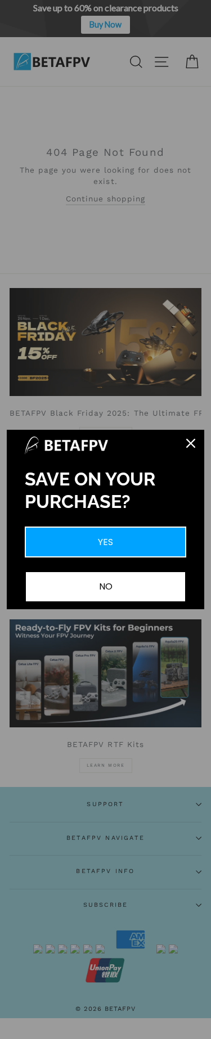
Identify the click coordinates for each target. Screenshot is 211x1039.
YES (105, 542)
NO (106, 586)
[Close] (190, 443)
